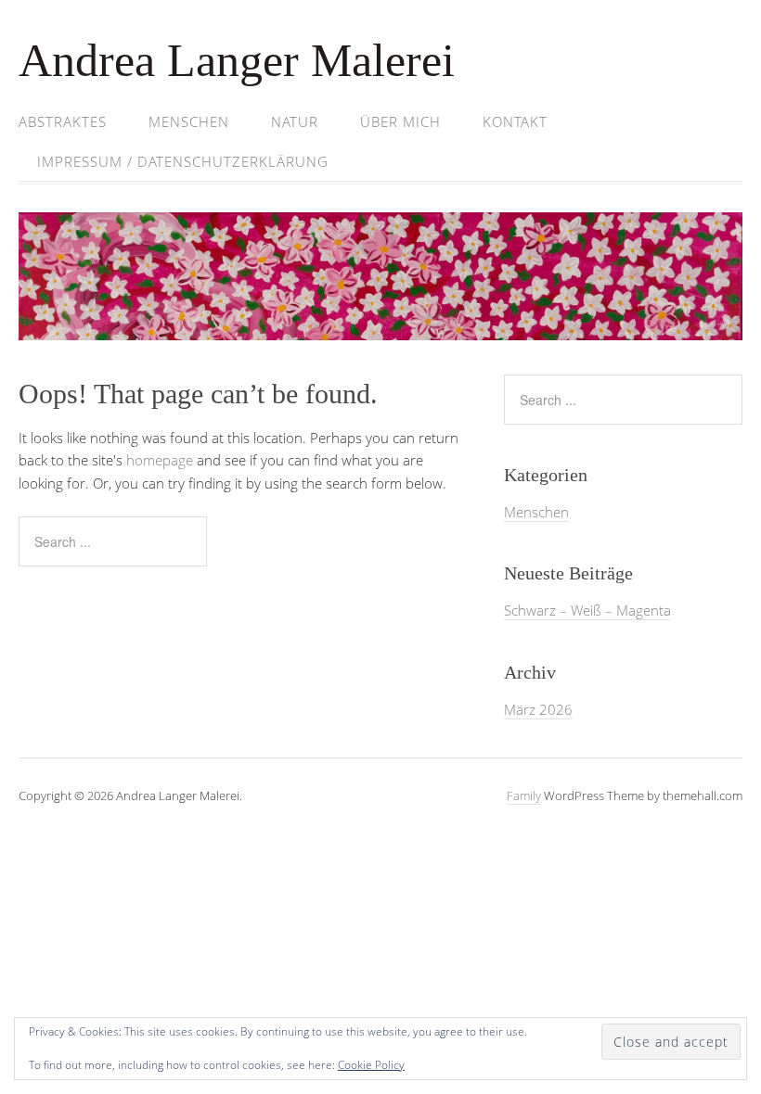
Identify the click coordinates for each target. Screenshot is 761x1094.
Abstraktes (63, 121)
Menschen (188, 121)
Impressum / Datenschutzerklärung (183, 161)
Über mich (400, 121)
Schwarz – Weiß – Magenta (587, 610)
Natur (294, 121)
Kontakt (515, 121)
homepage (159, 460)
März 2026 (538, 709)
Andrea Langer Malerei (237, 60)
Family (524, 795)
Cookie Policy (371, 1065)
